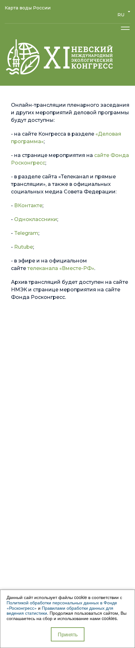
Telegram (26, 233)
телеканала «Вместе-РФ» (60, 268)
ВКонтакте (28, 205)
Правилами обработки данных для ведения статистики (60, 610)
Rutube (23, 247)
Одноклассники (35, 219)
